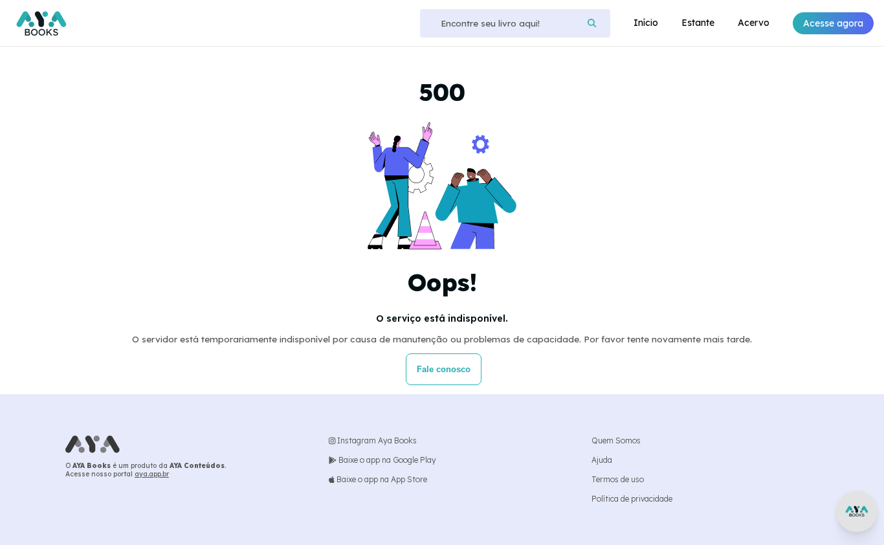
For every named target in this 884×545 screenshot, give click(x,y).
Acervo (753, 22)
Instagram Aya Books (376, 440)
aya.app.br (152, 474)
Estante (697, 22)
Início (646, 22)
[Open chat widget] (857, 511)
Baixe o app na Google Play (386, 460)
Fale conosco (443, 369)
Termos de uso (617, 479)
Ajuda (601, 460)
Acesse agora (833, 23)
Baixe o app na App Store (381, 479)
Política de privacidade (631, 499)
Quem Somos (616, 440)
